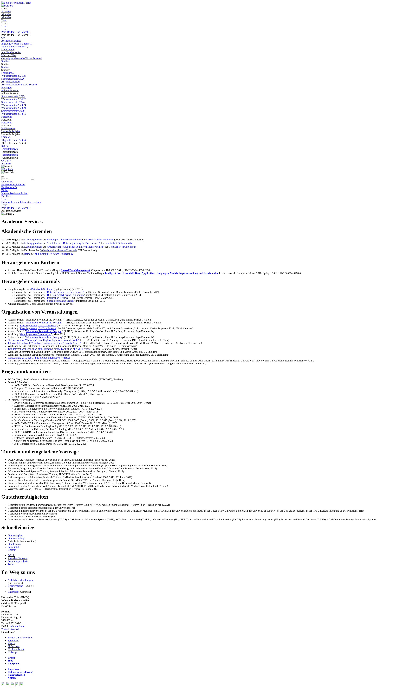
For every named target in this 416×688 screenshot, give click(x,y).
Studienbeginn (15, 535)
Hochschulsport (16, 649)
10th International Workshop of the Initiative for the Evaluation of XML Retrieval (49, 348)
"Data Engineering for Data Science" (65, 292)
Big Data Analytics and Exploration (65, 295)
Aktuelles (6, 14)
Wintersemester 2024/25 (13, 99)
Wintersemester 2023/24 (13, 105)
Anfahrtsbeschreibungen (20, 580)
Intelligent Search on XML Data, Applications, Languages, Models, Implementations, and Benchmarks (161, 273)
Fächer (4, 190)
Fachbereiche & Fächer (13, 184)
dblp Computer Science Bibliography (54, 253)
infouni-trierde (17, 626)
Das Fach (6, 196)
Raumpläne (14, 591)
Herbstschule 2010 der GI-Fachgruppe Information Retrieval (39, 357)
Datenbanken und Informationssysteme (21, 202)
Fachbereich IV (9, 187)
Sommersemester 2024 (13, 102)
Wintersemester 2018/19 (13, 113)
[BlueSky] (8, 685)
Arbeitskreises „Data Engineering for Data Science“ (73, 243)
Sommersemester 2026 (13, 78)
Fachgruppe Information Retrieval (64, 239)
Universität (7, 181)
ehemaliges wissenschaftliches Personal (21, 58)
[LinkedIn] (22, 685)
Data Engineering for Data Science (38, 325)
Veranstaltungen (9, 149)
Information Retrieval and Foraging (44, 322)
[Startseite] (16, 2)
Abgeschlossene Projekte (14, 140)
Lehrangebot (7, 72)
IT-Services (14, 646)
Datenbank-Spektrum (42, 289)
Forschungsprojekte (18, 561)
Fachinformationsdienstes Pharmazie (58, 250)
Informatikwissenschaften (14, 193)
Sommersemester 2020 (13, 110)
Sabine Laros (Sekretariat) (14, 46)
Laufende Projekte (10, 131)
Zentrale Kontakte (10, 629)
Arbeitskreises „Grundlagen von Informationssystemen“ (75, 246)
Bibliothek (13, 640)
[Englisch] (7, 169)
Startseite (6, 11)
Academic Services (11, 40)
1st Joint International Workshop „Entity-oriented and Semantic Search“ (44, 343)
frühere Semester (10, 90)
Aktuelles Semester (17, 558)
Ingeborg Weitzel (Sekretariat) (16, 43)
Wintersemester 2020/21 (13, 108)
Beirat (27, 253)
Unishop (12, 652)
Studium (5, 61)
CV (3, 37)
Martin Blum (7, 49)
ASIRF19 (6, 163)
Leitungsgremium (33, 239)
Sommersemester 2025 (13, 96)
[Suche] (2, 176)
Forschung (6, 116)
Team (4, 20)
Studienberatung (16, 538)
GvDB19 (6, 160)
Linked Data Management (75, 270)
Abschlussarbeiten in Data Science (19, 84)
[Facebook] (3, 685)
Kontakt (12, 549)
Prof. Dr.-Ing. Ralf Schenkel (15, 32)
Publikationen (8, 128)
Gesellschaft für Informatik (100, 239)
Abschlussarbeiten (10, 81)
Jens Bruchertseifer (11, 52)
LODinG (6, 137)
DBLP (11, 555)
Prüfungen (6, 87)
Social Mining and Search (60, 300)
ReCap (4, 146)
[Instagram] (17, 685)
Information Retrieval (58, 297)
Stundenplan (14, 544)
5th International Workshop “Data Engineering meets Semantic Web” (43, 340)
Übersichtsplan (15, 586)
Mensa (11, 643)
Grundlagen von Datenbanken (35, 334)
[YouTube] (13, 685)
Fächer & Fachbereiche (20, 637)
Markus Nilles (8, 55)
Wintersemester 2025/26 (13, 75)
